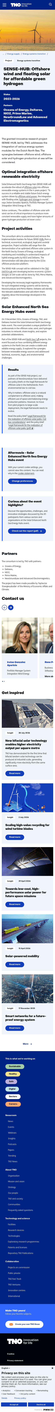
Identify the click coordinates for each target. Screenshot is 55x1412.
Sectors (13, 1097)
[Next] (10, 607)
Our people (13, 1193)
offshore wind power (27, 196)
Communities (14, 1204)
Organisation (14, 1176)
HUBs (41, 239)
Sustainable (15, 1067)
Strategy (12, 1187)
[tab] (2, 681)
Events (11, 1127)
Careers (13, 1104)
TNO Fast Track (14, 1279)
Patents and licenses (17, 1247)
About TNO (11, 1170)
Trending (12, 1156)
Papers (11, 1150)
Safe (11, 1082)
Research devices (16, 1230)
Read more (14, 774)
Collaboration (12, 1262)
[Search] (50, 4)
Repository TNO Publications (20, 1253)
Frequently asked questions (20, 1210)
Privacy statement (15, 1361)
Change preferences (22, 481)
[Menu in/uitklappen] (4, 5)
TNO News (12, 1161)
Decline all (41, 1404)
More (25, 1044)
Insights (11, 1138)
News (10, 1121)
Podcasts (12, 1144)
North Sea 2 (32, 339)
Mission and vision (16, 1181)
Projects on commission (19, 1267)
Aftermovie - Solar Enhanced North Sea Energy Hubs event (27, 457)
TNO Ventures (14, 1284)
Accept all (14, 1404)
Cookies (10, 1354)
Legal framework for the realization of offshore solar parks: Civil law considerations (27, 419)
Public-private (14, 1273)
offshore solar (30, 187)
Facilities (12, 1224)
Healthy (13, 1074)
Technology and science (17, 1219)
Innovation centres (16, 1290)
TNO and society (15, 1199)
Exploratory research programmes (23, 1241)
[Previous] (4, 607)
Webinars (12, 1133)
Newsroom (10, 1116)
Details (4, 1398)
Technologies (14, 1236)
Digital (12, 1089)
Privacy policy (20, 1398)
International (14, 1296)
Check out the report (29, 532)
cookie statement (26, 473)
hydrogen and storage (29, 199)
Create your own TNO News (27, 1324)
